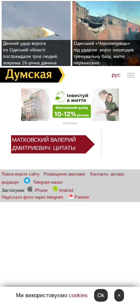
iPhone (40, 190)
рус (116, 75)
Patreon (82, 197)
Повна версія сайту (21, 174)
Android (65, 190)
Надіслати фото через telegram (32, 197)
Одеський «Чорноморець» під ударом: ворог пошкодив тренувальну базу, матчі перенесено (103, 53)
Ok (101, 295)
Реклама (70, 123)
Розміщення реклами (64, 174)
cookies (78, 295)
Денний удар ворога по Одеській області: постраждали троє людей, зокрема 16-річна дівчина (30, 53)
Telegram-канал (48, 182)
